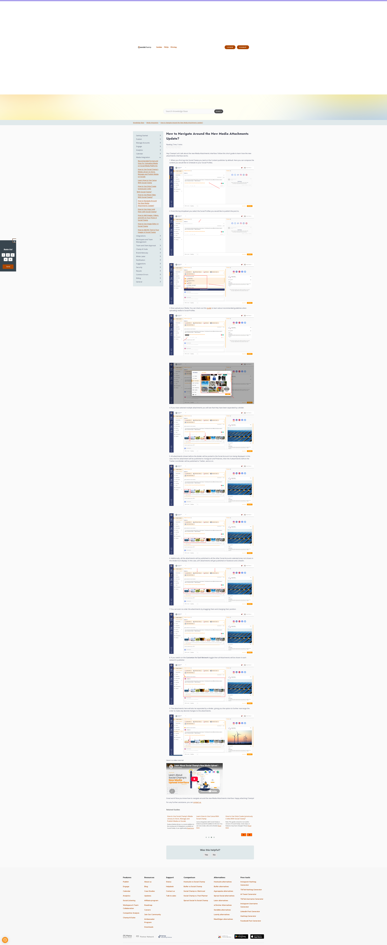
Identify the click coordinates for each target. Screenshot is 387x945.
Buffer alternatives (221, 886)
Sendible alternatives (222, 910)
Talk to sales (171, 896)
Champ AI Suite (129, 918)
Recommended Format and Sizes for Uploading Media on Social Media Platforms (210, 818)
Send (8, 266)
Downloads (148, 927)
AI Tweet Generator (248, 894)
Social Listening (129, 900)
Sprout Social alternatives (224, 896)
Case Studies (149, 891)
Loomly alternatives (222, 914)
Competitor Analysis (131, 913)
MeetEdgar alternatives (223, 919)
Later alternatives (221, 900)
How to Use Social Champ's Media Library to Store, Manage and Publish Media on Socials (148, 173)
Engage (126, 886)
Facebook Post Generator (250, 921)
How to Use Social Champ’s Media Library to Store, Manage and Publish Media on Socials (238, 818)
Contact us (170, 891)
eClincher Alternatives (223, 905)
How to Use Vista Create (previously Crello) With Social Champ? (180, 817)
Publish (126, 882)
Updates (147, 896)
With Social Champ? (144, 192)
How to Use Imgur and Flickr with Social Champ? (147, 210)
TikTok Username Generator (251, 899)
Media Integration (152, 123)
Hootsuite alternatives (223, 882)
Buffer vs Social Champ (193, 886)
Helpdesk (170, 886)
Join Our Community (152, 914)
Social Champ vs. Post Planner (196, 896)
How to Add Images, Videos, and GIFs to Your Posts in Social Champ (148, 217)
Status (168, 882)
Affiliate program (151, 900)
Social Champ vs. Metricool (194, 891)
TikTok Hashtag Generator (251, 890)
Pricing (174, 47)
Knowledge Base (138, 123)
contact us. (197, 802)
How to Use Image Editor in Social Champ (148, 225)
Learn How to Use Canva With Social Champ (147, 181)
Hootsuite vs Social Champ (194, 882)
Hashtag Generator (248, 916)
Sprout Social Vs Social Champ (196, 900)
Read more (204, 830)
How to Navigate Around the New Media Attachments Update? (181, 123)
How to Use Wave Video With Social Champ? (147, 196)
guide (209, 308)
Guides (159, 47)
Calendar (126, 891)
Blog (146, 886)
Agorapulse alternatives (223, 891)
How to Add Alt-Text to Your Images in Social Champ (148, 231)
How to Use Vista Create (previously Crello (147, 187)
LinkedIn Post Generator (250, 911)
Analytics (126, 896)
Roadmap (148, 905)
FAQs (166, 47)
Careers (147, 910)
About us (147, 882)
